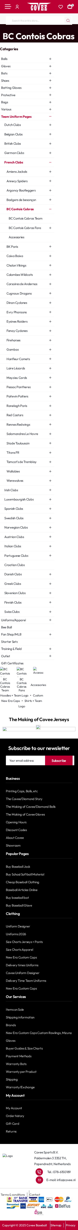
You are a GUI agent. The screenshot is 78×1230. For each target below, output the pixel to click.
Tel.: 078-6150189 (59, 1172)
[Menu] (8, 6)
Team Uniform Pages (19, 28)
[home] (1, 28)
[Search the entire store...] (68, 20)
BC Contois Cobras (66, 28)
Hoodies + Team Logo (14, 695)
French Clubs (43, 28)
